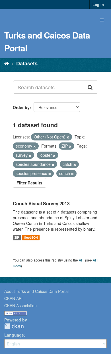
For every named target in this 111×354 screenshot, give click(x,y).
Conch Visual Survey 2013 (41, 203)
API (81, 260)
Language (14, 335)
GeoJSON (31, 237)
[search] (90, 87)
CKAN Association (20, 305)
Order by (21, 107)
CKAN (14, 326)
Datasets (27, 63)
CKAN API (13, 298)
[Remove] (68, 137)
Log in (98, 4)
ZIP (17, 237)
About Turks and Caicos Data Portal (36, 291)
